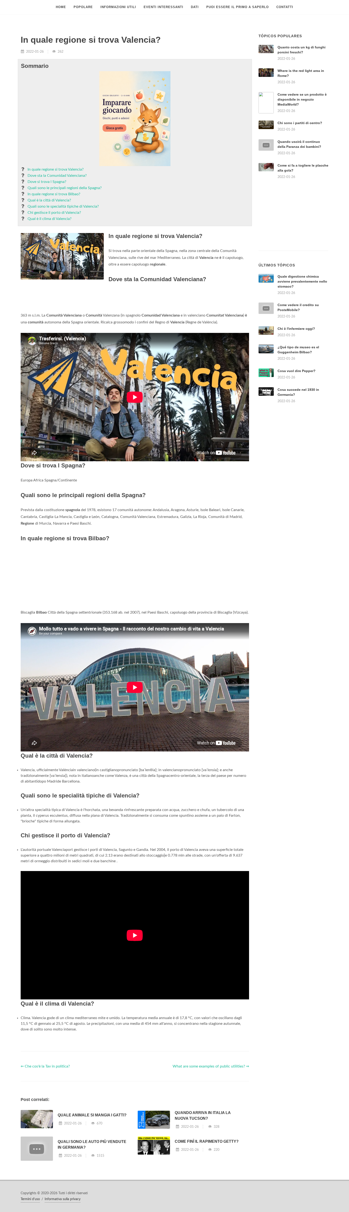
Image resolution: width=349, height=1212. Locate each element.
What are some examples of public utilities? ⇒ (211, 1066)
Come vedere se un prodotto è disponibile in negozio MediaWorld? (302, 99)
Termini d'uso (30, 1199)
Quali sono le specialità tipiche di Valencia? (63, 206)
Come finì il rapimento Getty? (207, 1141)
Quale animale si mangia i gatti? (92, 1115)
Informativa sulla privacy (62, 1199)
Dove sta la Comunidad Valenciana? (57, 175)
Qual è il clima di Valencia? (49, 219)
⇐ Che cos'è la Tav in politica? (45, 1066)
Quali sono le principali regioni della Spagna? (65, 188)
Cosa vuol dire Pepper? (297, 371)
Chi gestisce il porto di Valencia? (54, 212)
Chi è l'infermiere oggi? (296, 329)
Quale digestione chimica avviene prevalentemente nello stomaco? (302, 281)
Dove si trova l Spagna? (47, 182)
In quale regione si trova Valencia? (56, 169)
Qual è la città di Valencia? (49, 200)
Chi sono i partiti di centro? (300, 123)
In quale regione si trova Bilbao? (54, 194)
